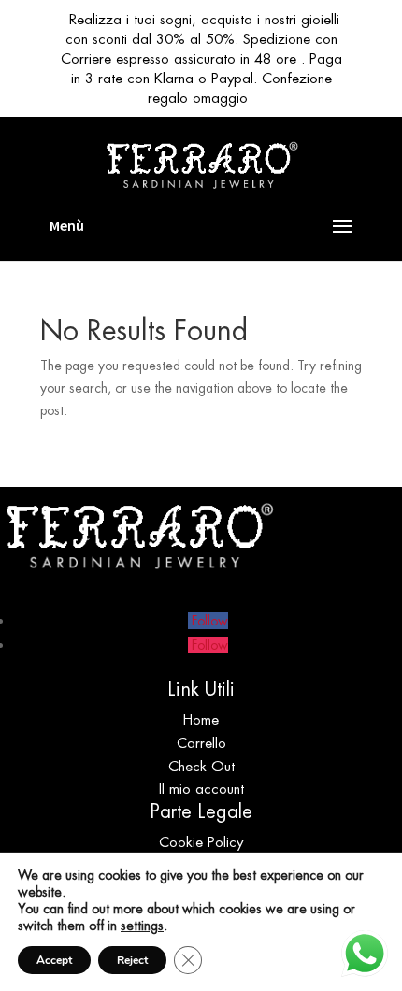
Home (201, 719)
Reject (132, 960)
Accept (54, 960)
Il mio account (201, 788)
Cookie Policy (201, 842)
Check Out (201, 766)
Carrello (201, 743)
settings (142, 925)
